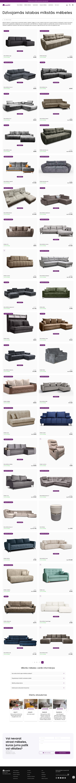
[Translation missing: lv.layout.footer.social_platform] (56, 778)
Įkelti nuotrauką (48, 752)
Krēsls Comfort (43, 464)
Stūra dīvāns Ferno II (8, 87)
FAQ (42, 770)
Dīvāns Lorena (7, 275)
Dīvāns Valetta (7, 590)
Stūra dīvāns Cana (44, 338)
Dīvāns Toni (6, 495)
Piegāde (43, 772)
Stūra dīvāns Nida (43, 401)
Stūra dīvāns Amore (44, 244)
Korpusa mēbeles (43, 5)
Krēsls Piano (42, 370)
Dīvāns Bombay (43, 55)
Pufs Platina (42, 527)
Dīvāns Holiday (7, 401)
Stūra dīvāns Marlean (44, 275)
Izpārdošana (50, 5)
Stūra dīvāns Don (43, 87)
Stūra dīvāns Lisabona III (9, 307)
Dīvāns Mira (42, 307)
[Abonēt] (68, 774)
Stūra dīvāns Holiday (8, 464)
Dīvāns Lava (6, 432)
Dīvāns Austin (43, 432)
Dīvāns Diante (7, 558)
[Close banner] (74, 1)
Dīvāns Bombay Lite (44, 181)
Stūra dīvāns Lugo (7, 55)
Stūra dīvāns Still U (44, 652)
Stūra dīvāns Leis (7, 652)
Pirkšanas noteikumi (31, 776)
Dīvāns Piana (6, 338)
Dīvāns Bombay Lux (44, 150)
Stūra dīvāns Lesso (8, 150)
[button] (66, 710)
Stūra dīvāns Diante (44, 118)
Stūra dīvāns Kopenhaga (45, 621)
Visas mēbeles (19, 5)
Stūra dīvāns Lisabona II (45, 213)
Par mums (57, 5)
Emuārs (28, 774)
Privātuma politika (30, 778)
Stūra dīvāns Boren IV (44, 495)
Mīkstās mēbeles (27, 5)
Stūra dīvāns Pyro (7, 118)
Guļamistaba (35, 5)
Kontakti (28, 770)
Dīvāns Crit (6, 244)
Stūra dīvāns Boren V (8, 527)
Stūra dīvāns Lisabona (8, 370)
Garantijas (43, 776)
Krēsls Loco (42, 590)
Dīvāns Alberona (7, 621)
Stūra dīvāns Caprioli (8, 181)
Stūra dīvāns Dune (44, 558)
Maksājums (44, 774)
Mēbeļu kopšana (45, 778)
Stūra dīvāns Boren (8, 213)
